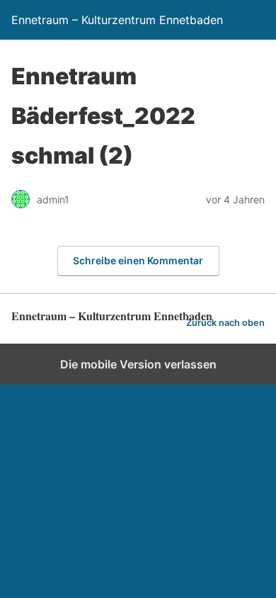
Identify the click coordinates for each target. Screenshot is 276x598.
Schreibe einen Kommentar (138, 260)
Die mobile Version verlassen (138, 364)
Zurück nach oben (225, 322)
